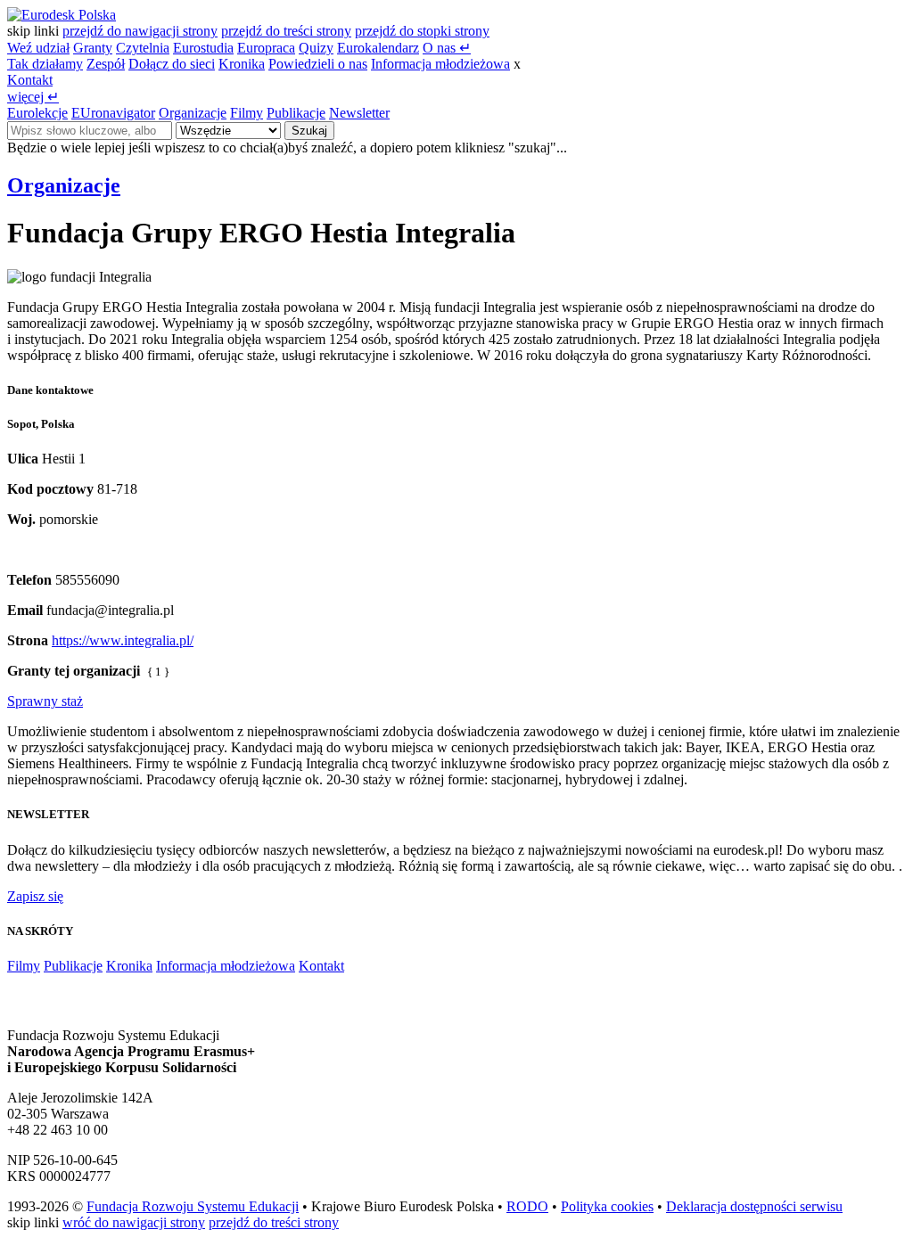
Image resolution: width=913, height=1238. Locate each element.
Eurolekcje (37, 112)
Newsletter (359, 112)
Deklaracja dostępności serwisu (754, 1206)
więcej (33, 96)
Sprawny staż (45, 701)
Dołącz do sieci (171, 63)
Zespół (105, 63)
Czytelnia (142, 47)
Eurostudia (203, 47)
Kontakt (30, 79)
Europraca (266, 47)
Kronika (241, 63)
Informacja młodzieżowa (440, 63)
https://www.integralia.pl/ (122, 640)
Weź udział (38, 47)
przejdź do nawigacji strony (140, 30)
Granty (92, 47)
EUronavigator (113, 112)
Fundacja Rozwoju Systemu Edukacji (192, 1206)
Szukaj (309, 130)
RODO (527, 1206)
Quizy (316, 47)
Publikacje (296, 112)
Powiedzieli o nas (317, 63)
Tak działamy (45, 63)
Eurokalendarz (378, 47)
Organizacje (192, 112)
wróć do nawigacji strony (133, 1222)
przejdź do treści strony (286, 30)
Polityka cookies (607, 1206)
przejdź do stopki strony (422, 30)
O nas (447, 47)
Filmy (246, 112)
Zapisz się (35, 896)
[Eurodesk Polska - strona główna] (61, 14)
